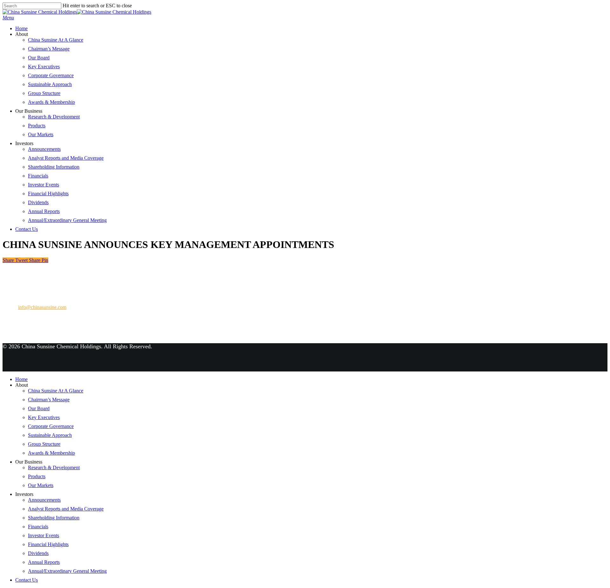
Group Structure (44, 93)
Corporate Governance (51, 75)
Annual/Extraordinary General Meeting (67, 220)
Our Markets (40, 134)
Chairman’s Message (49, 48)
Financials (38, 175)
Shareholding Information (53, 167)
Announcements (44, 149)
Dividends (38, 202)
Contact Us (26, 229)
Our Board (39, 57)
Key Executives (44, 66)
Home (21, 28)
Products (36, 125)
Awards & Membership (51, 102)
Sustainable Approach (50, 84)
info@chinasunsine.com (42, 307)
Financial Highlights (48, 193)
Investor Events (43, 184)
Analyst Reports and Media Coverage (66, 158)
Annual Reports (44, 211)
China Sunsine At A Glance (55, 40)
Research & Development (54, 116)
